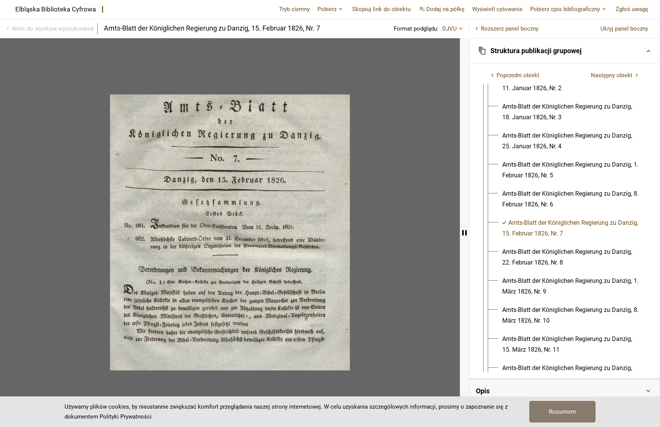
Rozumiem (562, 411)
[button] (564, 51)
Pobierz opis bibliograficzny (565, 9)
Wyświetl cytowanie (497, 9)
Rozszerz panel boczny (510, 28)
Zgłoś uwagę (632, 9)
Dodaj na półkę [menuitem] (445, 9)
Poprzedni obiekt (518, 75)
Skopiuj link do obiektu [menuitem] (381, 9)
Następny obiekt (611, 75)
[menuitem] (571, 112)
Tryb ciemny (294, 9)
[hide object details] (464, 232)
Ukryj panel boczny (624, 28)
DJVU (449, 28)
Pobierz (326, 9)
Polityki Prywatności (126, 416)
